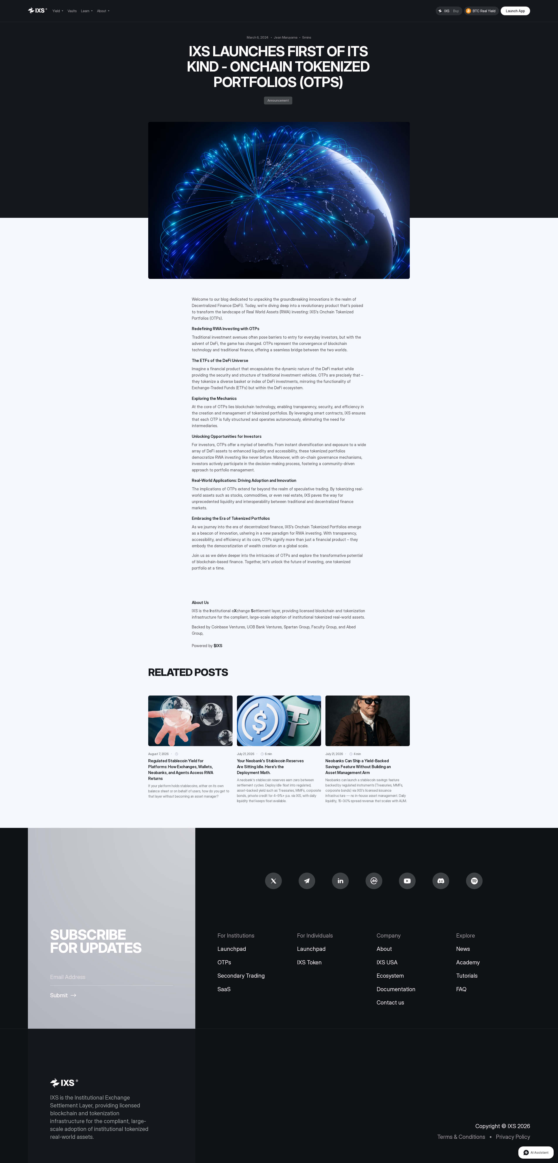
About (384, 948)
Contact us (390, 1002)
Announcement (278, 100)
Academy (468, 962)
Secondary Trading (241, 975)
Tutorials (467, 975)
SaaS (224, 989)
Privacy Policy (513, 1136)
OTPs (224, 962)
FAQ (461, 989)
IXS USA (387, 962)
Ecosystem (390, 975)
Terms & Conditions (461, 1136)
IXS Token (309, 962)
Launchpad (232, 948)
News (463, 948)
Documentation (396, 989)
